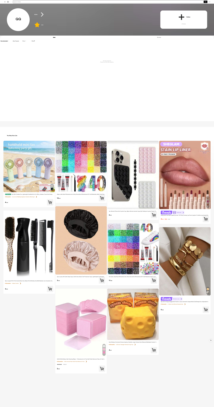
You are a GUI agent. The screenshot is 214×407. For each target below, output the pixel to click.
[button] (4, 2)
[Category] (7, 2)
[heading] (94, 14)
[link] (18, 19)
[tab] (53, 37)
